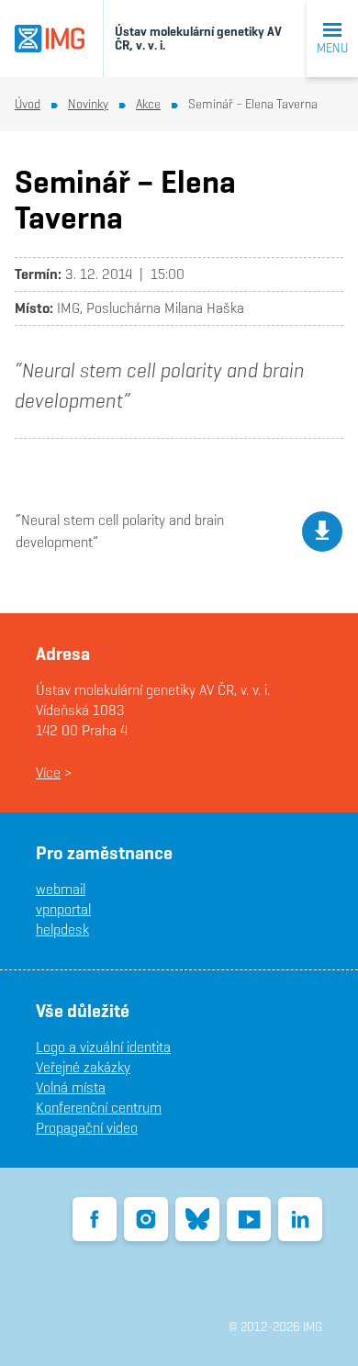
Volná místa (71, 1087)
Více (48, 772)
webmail (60, 889)
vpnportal (63, 909)
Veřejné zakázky (83, 1067)
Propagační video (87, 1127)
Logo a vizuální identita (103, 1047)
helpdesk (62, 929)
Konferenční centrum (99, 1107)
